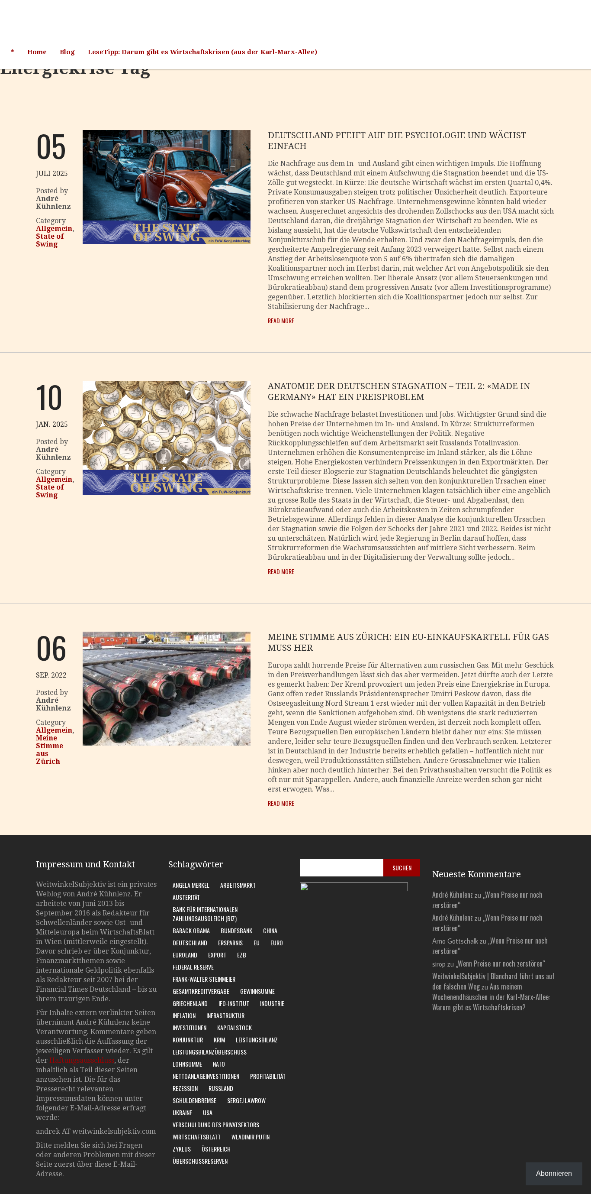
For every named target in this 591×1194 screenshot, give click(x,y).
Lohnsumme (187, 1063)
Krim (219, 1039)
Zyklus (182, 1148)
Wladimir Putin (250, 1136)
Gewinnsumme (257, 991)
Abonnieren (554, 1173)
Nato (219, 1063)
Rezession (185, 1088)
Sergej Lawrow (246, 1100)
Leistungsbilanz (257, 1039)
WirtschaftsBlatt (197, 1136)
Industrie (272, 1003)
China (270, 930)
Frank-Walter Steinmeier (204, 978)
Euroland (185, 954)
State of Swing (50, 240)
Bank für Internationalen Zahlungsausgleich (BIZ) (205, 914)
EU (257, 942)
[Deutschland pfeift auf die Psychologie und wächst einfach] (167, 241)
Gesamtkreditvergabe (201, 991)
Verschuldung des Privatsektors (216, 1124)
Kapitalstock (234, 1027)
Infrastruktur (225, 1015)
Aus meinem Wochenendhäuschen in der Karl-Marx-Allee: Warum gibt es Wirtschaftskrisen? (491, 996)
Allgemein (54, 228)
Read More (281, 320)
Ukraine (182, 1112)
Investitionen (189, 1027)
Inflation (184, 1015)
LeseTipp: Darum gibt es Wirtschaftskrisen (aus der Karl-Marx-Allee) (202, 52)
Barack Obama (191, 930)
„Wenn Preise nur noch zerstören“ (500, 963)
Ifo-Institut (233, 1003)
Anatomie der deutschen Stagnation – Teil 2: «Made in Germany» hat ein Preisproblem (399, 391)
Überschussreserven (200, 1160)
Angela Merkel (191, 884)
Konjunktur (188, 1039)
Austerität (186, 897)
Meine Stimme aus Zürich (49, 750)
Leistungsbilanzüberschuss (210, 1051)
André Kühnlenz (452, 894)
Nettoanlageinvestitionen (206, 1075)
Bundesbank (236, 930)
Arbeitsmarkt (238, 884)
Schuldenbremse (194, 1100)
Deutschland (190, 942)
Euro (276, 942)
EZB (241, 954)
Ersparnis (230, 942)
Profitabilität (268, 1075)
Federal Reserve (193, 966)
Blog (67, 52)
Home (37, 52)
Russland (221, 1088)
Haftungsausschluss (81, 1060)
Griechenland (190, 1003)
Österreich (216, 1148)
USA (207, 1112)
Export (217, 954)
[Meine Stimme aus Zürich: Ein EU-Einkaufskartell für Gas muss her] (167, 743)
